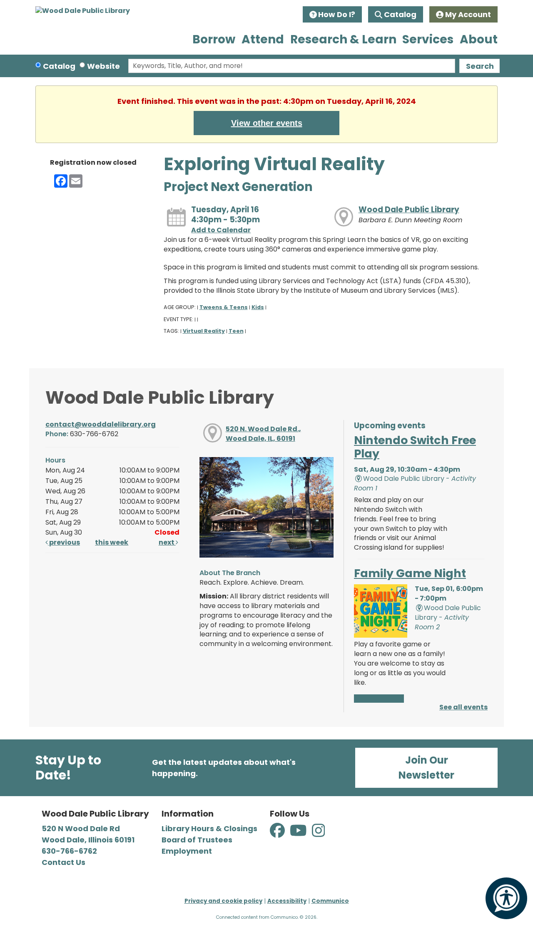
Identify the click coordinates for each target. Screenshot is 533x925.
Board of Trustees (197, 840)
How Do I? (336, 14)
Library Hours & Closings (209, 828)
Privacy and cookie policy (223, 901)
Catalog (400, 14)
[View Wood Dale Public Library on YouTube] (299, 835)
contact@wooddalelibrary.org (100, 424)
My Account (468, 14)
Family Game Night (410, 573)
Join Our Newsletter (426, 767)
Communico (330, 901)
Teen (236, 330)
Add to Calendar (221, 230)
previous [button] (64, 542)
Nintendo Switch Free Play (415, 446)
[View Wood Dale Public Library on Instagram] (318, 835)
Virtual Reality (204, 330)
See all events (463, 707)
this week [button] (111, 542)
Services (427, 39)
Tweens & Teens (223, 307)
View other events (266, 123)
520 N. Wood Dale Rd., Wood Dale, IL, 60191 (263, 433)
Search (480, 66)
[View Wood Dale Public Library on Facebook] (278, 835)
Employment (187, 851)
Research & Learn (343, 39)
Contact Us (63, 862)
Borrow (213, 39)
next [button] (167, 542)
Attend (263, 39)
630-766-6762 (69, 851)
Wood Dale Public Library (409, 209)
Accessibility (286, 901)
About (479, 39)
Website (103, 66)
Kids (258, 307)
